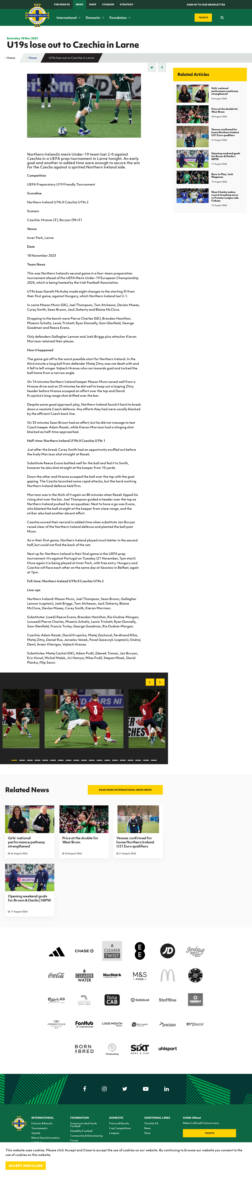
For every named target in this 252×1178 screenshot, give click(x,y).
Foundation (118, 18)
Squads (35, 1133)
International (67, 18)
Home (10, 58)
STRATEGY (126, 4)
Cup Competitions (120, 1128)
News (79, 4)
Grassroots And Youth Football (83, 1125)
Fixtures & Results (42, 1123)
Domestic (93, 18)
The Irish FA (62, 4)
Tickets (209, 1133)
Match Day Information (45, 1137)
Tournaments (39, 1128)
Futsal (74, 1140)
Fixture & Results (119, 1123)
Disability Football (81, 1131)
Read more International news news (125, 789)
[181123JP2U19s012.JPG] (84, 718)
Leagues (114, 1133)
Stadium (108, 4)
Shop (92, 4)
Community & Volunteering (86, 1135)
